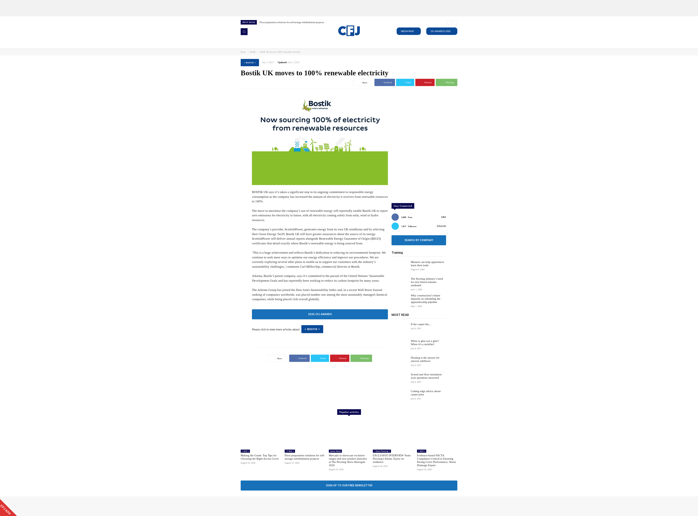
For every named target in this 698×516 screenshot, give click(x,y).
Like (443, 217)
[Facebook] (243, 506)
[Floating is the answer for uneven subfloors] (400, 362)
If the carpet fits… (421, 324)
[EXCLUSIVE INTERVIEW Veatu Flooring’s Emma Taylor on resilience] (393, 434)
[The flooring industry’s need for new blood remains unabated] (400, 283)
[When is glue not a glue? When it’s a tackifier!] (400, 345)
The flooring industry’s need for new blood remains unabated (427, 282)
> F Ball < (290, 451)
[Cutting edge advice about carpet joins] (400, 396)
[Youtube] (263, 506)
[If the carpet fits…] (400, 329)
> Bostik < (253, 52)
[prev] (449, 22)
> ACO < (245, 451)
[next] (455, 22)
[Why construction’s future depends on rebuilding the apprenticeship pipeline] (400, 300)
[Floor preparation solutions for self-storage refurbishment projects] (305, 434)
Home (243, 52)
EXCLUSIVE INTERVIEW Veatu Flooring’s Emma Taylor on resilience (392, 458)
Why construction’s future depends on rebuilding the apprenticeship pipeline (425, 298)
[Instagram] (248, 506)
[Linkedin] (253, 506)
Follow (441, 226)
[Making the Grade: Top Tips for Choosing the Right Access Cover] (261, 434)
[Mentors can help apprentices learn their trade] (400, 266)
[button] (244, 31)
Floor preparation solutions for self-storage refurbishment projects (292, 22)
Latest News (335, 451)
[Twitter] (258, 506)
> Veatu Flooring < (382, 451)
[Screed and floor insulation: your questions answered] (400, 379)
